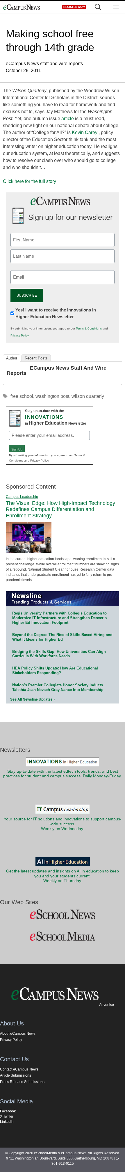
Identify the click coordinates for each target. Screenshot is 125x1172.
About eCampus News (17, 1034)
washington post (52, 396)
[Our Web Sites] (62, 914)
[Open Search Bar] (98, 7)
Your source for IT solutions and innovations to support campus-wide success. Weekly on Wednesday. (63, 824)
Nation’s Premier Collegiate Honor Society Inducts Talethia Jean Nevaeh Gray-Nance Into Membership (57, 687)
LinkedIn (7, 1122)
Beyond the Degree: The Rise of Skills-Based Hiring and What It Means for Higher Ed (62, 637)
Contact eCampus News (19, 1069)
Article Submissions (15, 1075)
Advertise (106, 1005)
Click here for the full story (29, 181)
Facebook (8, 1111)
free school (21, 396)
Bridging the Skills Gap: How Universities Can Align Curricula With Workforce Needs (59, 653)
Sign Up (16, 449)
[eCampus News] (21, 7)
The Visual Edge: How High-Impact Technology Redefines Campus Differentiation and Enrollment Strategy (60, 509)
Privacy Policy (19, 335)
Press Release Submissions (22, 1082)
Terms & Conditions (89, 328)
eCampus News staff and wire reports (56, 370)
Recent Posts (36, 358)
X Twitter (6, 1116)
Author (11, 358)
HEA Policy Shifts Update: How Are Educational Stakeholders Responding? (55, 670)
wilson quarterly (88, 396)
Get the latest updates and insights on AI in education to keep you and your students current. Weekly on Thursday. (62, 876)
